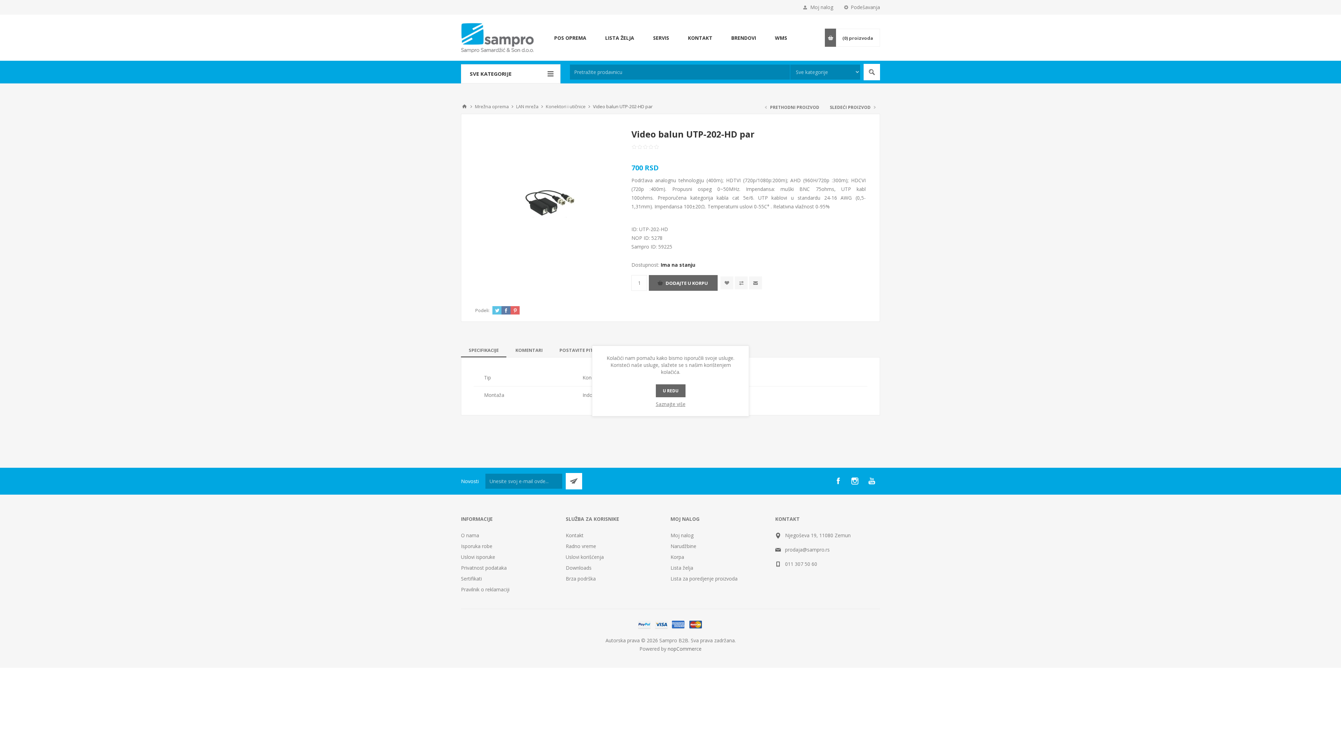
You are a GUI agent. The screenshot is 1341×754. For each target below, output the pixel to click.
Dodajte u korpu (687, 283)
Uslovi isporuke (478, 557)
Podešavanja (865, 7)
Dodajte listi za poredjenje (741, 282)
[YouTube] (871, 481)
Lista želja (681, 567)
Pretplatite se (574, 481)
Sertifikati (471, 578)
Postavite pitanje (581, 350)
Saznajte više (671, 404)
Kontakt (575, 535)
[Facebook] (838, 481)
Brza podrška (581, 578)
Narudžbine (683, 546)
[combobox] (680, 72)
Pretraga (872, 72)
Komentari (529, 350)
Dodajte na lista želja (726, 282)
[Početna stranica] (464, 106)
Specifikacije (484, 350)
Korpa (677, 557)
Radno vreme (581, 546)
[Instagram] (854, 481)
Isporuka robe (476, 546)
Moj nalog (821, 7)
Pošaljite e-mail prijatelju (755, 282)
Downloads (579, 567)
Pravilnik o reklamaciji (485, 589)
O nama (470, 535)
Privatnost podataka (484, 567)
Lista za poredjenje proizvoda (704, 578)
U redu (671, 391)
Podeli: (482, 310)
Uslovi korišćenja (585, 557)
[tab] (483, 350)
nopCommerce (685, 648)
